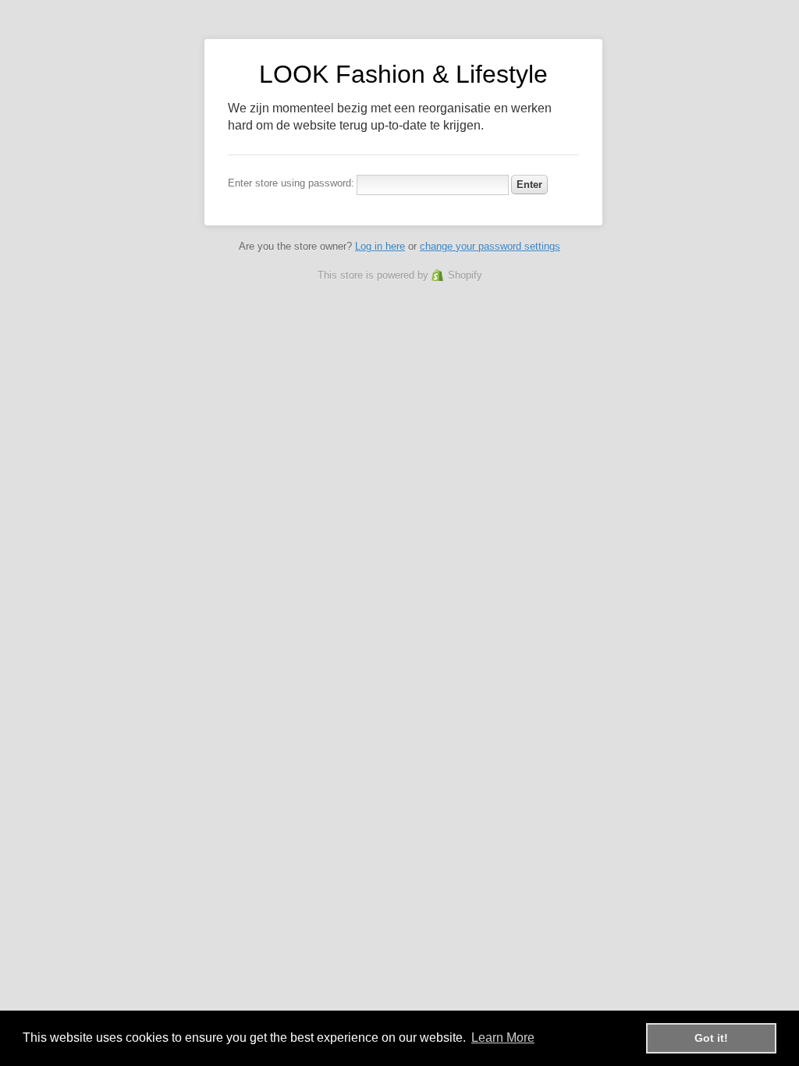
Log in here (380, 246)
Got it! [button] (711, 1038)
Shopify (465, 275)
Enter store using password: (291, 183)
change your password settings (490, 246)
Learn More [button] (502, 1037)
